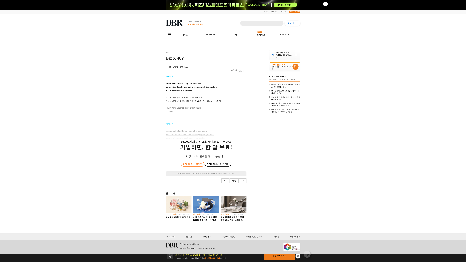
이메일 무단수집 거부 (254, 237)
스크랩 (244, 71)
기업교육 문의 (295, 11)
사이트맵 (275, 237)
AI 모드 (293, 23)
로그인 (266, 11)
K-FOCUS (285, 34)
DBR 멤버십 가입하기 (218, 164)
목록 (234, 181)
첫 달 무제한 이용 (279, 256)
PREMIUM (210, 34)
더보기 (232, 70)
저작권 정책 (206, 237)
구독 (235, 34)
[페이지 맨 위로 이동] (307, 255)
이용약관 (188, 237)
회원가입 (274, 11)
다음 (242, 181)
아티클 (185, 34)
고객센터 (283, 11)
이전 (225, 181)
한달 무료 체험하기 (193, 164)
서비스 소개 (170, 237)
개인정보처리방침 (228, 237)
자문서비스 (259, 34)
